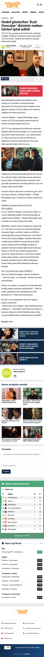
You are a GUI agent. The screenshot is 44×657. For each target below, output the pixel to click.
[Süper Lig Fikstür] (41, 543)
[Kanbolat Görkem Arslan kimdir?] (11, 414)
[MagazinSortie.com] (12, 4)
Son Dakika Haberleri (32, 633)
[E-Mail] (15, 376)
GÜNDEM (5, 12)
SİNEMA (33, 12)
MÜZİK (25, 12)
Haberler (4, 18)
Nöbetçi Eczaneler (10, 623)
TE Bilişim (27, 654)
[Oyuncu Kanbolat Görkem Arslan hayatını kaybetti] (32, 414)
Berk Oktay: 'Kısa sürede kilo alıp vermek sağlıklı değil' (32, 402)
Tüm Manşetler (9, 633)
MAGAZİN (16, 12)
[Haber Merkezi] (7, 373)
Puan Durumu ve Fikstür (33, 628)
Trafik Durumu (8, 628)
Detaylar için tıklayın (22, 536)
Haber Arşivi (8, 638)
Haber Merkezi (19, 371)
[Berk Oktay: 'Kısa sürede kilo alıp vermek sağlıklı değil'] (32, 393)
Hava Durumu (30, 623)
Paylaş (6, 78)
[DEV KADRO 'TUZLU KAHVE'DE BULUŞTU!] (11, 393)
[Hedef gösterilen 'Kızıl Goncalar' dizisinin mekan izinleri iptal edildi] (22, 63)
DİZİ (11, 18)
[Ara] (38, 5)
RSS (8, 647)
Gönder (6, 471)
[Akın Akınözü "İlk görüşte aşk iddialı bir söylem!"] (11, 432)
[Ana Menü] (41, 5)
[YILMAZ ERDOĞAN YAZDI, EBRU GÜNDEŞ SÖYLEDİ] (32, 432)
